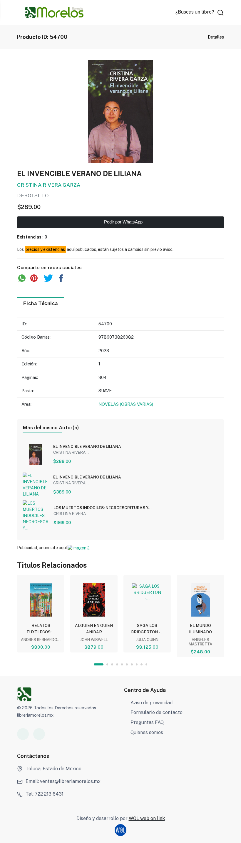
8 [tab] (137, 664)
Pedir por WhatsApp (123, 222)
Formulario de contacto (156, 712)
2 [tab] (107, 664)
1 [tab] (98, 664)
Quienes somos (146, 732)
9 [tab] (141, 664)
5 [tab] (122, 664)
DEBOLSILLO (33, 195)
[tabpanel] (40, 613)
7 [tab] (132, 664)
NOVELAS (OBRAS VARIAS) (125, 404)
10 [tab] (146, 664)
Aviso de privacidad (151, 702)
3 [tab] (112, 664)
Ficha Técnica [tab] (40, 303)
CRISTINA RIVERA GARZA (48, 185)
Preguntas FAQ (147, 722)
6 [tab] (127, 664)
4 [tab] (117, 664)
